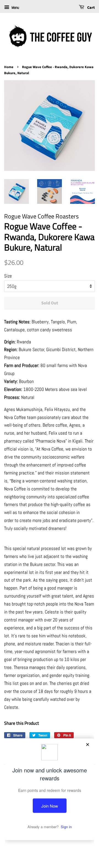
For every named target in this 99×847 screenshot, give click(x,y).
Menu (15, 7)
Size (8, 276)
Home (8, 67)
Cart (90, 7)
